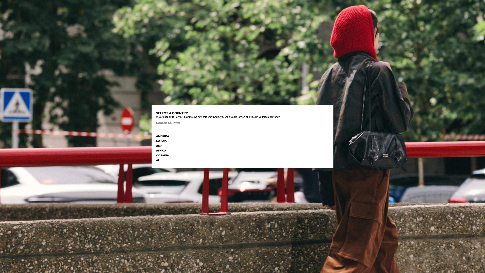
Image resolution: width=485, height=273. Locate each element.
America (162, 136)
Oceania (162, 155)
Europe (161, 140)
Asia (159, 145)
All (158, 160)
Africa (161, 150)
